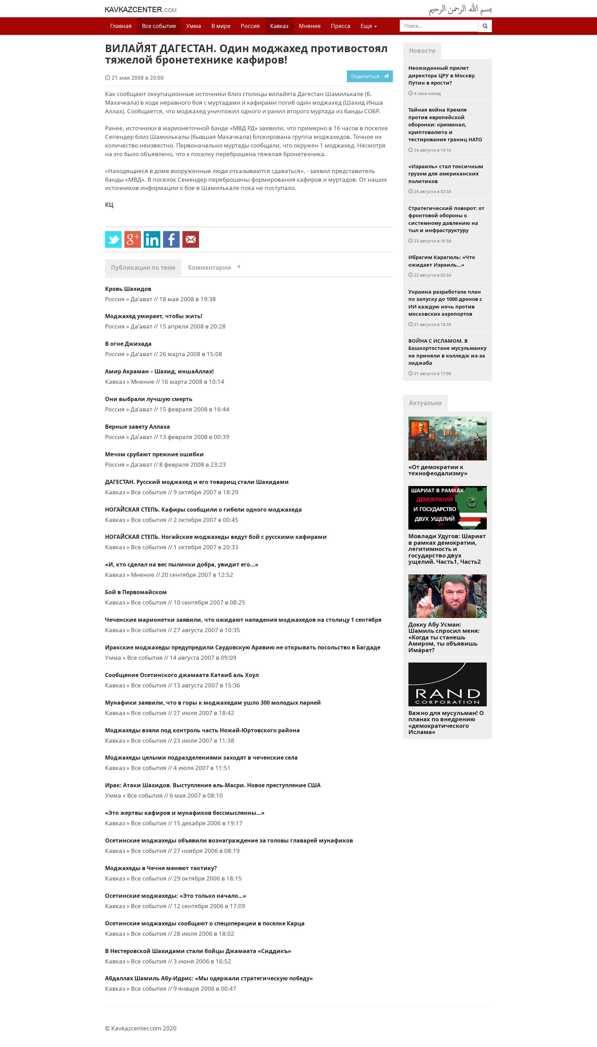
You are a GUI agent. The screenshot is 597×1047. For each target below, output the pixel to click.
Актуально (425, 403)
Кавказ (279, 26)
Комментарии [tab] (214, 268)
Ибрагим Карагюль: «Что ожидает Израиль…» (441, 266)
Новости (422, 51)
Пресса (340, 26)
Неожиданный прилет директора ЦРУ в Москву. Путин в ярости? (441, 80)
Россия (250, 26)
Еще (367, 26)
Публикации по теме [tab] (143, 268)
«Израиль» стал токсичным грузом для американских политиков (445, 178)
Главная (121, 26)
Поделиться (367, 76)
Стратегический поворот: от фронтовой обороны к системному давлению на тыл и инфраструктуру (446, 224)
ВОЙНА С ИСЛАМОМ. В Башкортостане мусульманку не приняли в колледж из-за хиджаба (447, 356)
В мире (220, 26)
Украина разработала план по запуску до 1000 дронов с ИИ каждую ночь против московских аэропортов (445, 307)
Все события (159, 26)
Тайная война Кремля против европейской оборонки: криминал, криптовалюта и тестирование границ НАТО (445, 129)
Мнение (310, 26)
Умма (193, 26)
